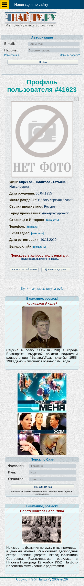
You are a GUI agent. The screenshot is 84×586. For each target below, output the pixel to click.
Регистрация (11, 55)
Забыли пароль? (70, 55)
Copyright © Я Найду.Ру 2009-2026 (42, 579)
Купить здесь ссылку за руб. (42, 288)
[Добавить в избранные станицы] (76, 98)
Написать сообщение (24, 269)
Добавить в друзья (55, 269)
